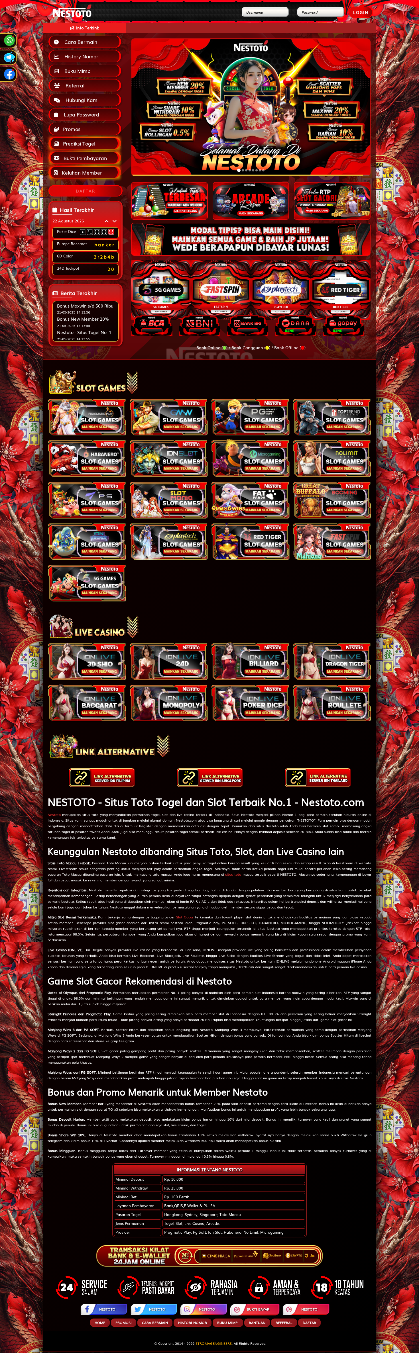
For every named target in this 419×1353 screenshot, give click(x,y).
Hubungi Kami (81, 99)
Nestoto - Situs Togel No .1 (84, 337)
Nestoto (54, 819)
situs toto (233, 879)
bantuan (257, 1327)
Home (100, 1327)
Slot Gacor (185, 921)
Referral (73, 85)
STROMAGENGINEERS (214, 1347)
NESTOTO (107, 1313)
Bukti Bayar (258, 1313)
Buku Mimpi (76, 70)
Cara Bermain (79, 41)
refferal (284, 1327)
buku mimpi (228, 1327)
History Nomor (80, 56)
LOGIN (361, 12)
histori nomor (192, 1327)
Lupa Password (80, 114)
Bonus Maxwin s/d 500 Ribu (85, 310)
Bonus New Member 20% (83, 323)
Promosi (72, 128)
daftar (309, 1327)
